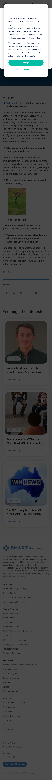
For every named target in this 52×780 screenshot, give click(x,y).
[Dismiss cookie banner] (42, 11)
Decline (26, 69)
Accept (26, 62)
